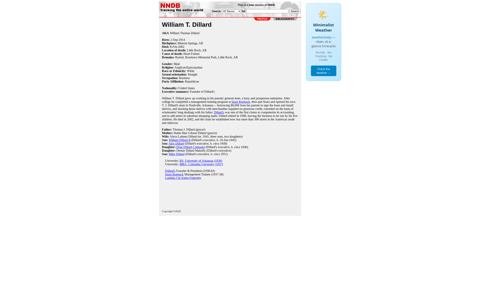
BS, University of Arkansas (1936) (200, 160)
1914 (182, 39)
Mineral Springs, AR (190, 43)
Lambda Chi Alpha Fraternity (183, 178)
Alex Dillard (176, 143)
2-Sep (174, 39)
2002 (181, 46)
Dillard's (219, 112)
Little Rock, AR (197, 50)
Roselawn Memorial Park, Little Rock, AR (211, 57)
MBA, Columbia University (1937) (201, 164)
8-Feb (173, 46)
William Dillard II (179, 140)
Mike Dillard (177, 154)
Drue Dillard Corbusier (190, 147)
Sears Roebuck (240, 101)
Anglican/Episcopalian (188, 67)
